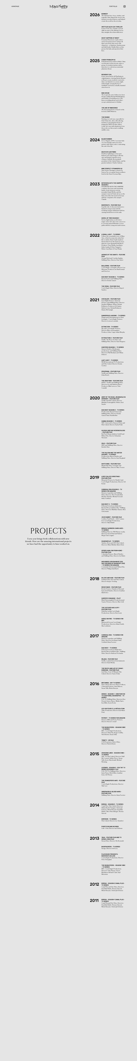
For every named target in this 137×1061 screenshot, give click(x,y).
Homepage (15, 6)
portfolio (113, 6)
